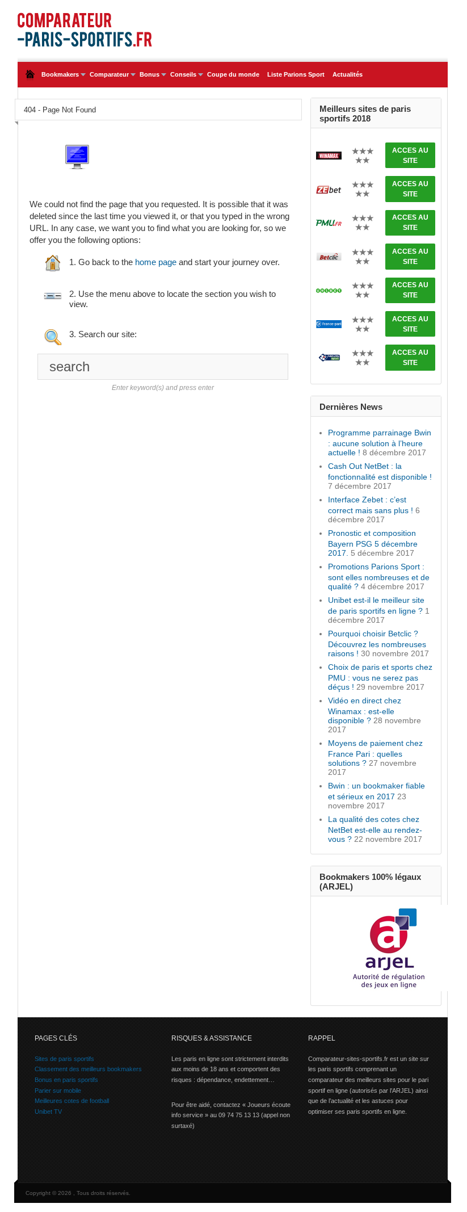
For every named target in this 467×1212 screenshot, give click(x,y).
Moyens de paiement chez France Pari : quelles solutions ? (375, 753)
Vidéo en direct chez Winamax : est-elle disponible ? (364, 710)
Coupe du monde (233, 74)
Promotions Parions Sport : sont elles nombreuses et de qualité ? (379, 576)
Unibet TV (48, 1111)
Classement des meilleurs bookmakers (88, 1069)
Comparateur (107, 74)
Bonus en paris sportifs (66, 1079)
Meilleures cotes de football (72, 1100)
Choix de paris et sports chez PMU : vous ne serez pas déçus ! (380, 676)
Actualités (348, 74)
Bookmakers (58, 74)
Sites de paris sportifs (64, 1058)
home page (155, 262)
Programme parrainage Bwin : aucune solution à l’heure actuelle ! (379, 442)
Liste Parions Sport (296, 74)
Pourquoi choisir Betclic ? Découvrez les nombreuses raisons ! (377, 643)
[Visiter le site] (329, 154)
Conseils (181, 74)
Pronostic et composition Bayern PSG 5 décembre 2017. (373, 543)
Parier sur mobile (58, 1090)
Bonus (147, 74)
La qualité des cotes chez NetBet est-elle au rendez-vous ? (375, 829)
